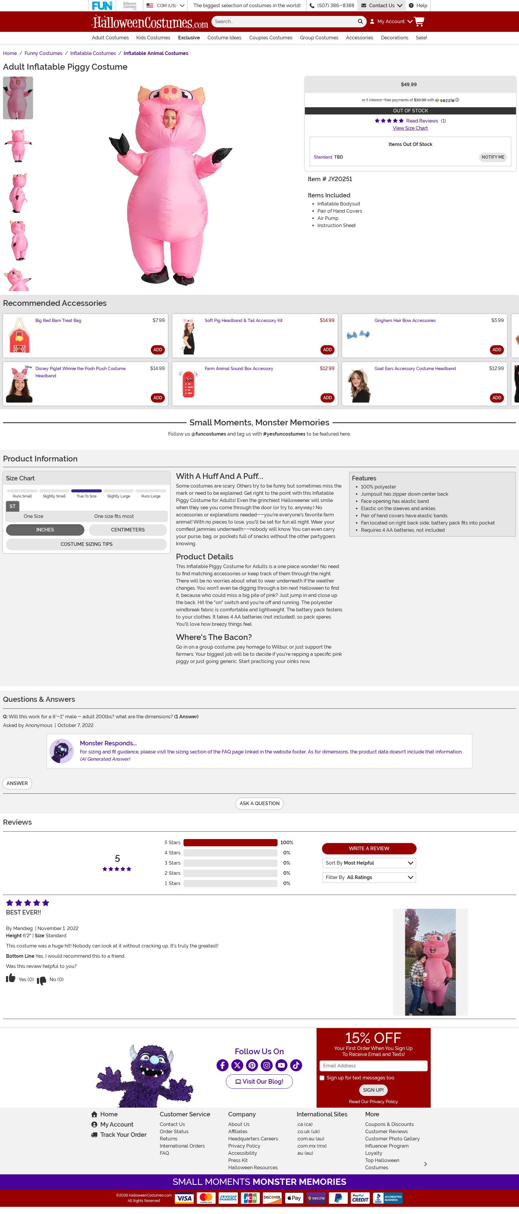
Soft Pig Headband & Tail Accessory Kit (244, 320)
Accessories (359, 38)
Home (109, 1114)
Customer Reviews (386, 1131)
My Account (116, 1124)
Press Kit (238, 1160)
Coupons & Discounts (389, 1124)
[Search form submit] (360, 21)
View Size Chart (410, 128)
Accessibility (242, 1153)
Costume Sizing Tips (87, 544)
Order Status (174, 1131)
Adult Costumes (110, 38)
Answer (17, 783)
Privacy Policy (244, 1146)
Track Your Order (123, 1134)
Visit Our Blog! (262, 1081)
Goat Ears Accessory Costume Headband (415, 368)
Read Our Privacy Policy (373, 1101)
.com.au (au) (310, 1139)
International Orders (182, 1146)
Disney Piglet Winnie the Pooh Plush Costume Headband (80, 372)
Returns (169, 1139)
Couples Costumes (271, 38)
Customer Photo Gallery (392, 1139)
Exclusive (189, 38)
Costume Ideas (224, 38)
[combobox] (282, 21)
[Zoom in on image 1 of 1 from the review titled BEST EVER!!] (430, 962)
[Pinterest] (252, 1065)
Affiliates (237, 1131)
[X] (237, 1065)
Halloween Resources (253, 1167)
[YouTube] (281, 1065)
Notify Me (493, 157)
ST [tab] (13, 506)
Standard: (323, 157)
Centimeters (128, 530)
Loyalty (373, 1153)
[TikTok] (296, 1065)
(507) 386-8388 (335, 5)
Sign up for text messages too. (361, 1078)
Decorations (394, 38)
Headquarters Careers (253, 1139)
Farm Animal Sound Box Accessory (239, 368)
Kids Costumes (153, 38)
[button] (391, 21)
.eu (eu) (305, 1153)
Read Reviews (422, 121)
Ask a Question (260, 803)
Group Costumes (319, 38)
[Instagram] (267, 1065)
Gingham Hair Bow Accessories (405, 320)
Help (422, 5)
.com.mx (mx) (312, 1146)
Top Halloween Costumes (382, 1164)
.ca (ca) (305, 1124)
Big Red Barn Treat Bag (58, 320)
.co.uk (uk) (308, 1131)
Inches (45, 530)
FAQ (164, 1153)
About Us (239, 1124)
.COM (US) (167, 5)
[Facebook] (223, 1065)
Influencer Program (387, 1146)
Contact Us (382, 5)
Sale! (421, 38)
